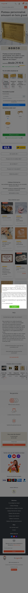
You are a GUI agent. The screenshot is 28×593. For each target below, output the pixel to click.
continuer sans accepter (20, 286)
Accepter (14, 306)
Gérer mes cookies (20, 300)
